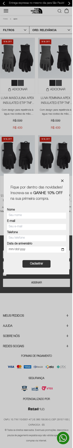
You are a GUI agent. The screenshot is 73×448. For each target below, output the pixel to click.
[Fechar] (62, 180)
